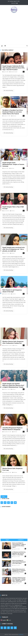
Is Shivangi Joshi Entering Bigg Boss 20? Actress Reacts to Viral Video (18, 553)
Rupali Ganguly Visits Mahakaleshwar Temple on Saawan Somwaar (13, 164)
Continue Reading (9, 90)
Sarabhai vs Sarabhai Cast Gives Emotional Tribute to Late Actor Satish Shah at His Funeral (12, 112)
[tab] (7, 540)
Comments (21, 540)
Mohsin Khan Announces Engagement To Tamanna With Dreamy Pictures (18, 571)
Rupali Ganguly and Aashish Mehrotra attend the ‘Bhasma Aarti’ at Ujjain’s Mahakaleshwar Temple (13, 385)
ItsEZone (14, 115)
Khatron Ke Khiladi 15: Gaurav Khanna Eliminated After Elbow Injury (19, 562)
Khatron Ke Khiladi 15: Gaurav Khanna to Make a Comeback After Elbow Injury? (19, 545)
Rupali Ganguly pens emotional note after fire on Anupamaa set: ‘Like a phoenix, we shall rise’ (13, 249)
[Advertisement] (14, 28)
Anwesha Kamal (14, 71)
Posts (7, 540)
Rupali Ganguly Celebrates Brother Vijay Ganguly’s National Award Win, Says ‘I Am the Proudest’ (13, 67)
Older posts (4, 496)
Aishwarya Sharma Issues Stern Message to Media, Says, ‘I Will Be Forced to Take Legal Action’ (19, 579)
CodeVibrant (20, 634)
